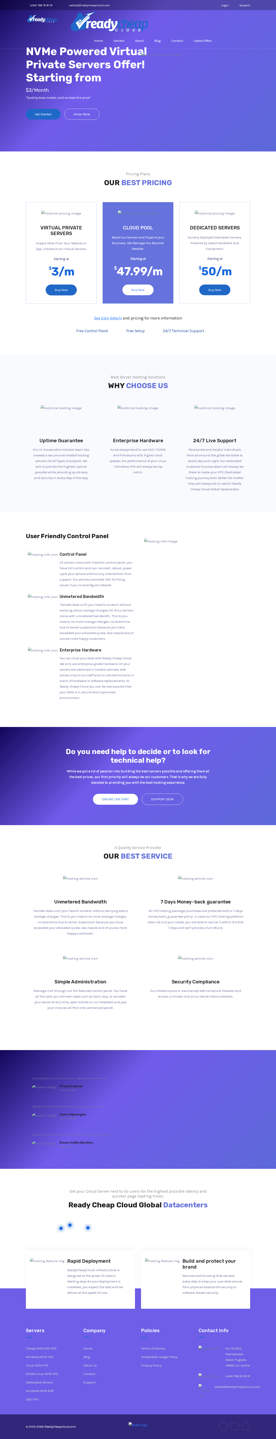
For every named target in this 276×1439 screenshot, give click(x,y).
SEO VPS (32, 1399)
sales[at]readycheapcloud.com (89, 5)
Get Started (43, 114)
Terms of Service (153, 1348)
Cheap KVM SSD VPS (41, 1348)
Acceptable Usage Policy (159, 1357)
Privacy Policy (151, 1365)
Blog (157, 41)
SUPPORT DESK (162, 799)
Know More (82, 114)
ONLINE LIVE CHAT (115, 799)
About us (90, 1365)
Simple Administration (80, 982)
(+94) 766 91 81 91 (41, 5)
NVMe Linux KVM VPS (42, 1374)
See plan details (108, 318)
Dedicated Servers (39, 1382)
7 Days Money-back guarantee (195, 902)
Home (98, 41)
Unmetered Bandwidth (80, 902)
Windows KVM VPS (40, 1357)
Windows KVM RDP (40, 1391)
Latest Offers (203, 41)
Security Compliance (195, 982)
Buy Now (61, 290)
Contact (177, 41)
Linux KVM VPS (37, 1365)
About (139, 41)
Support (244, 5)
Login (224, 5)
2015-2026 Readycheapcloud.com (52, 1426)
